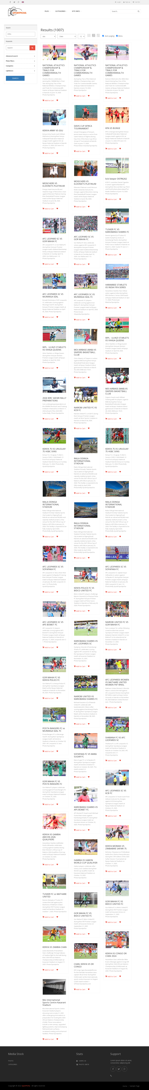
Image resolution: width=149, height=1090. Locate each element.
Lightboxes (9, 71)
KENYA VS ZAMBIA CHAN (54, 947)
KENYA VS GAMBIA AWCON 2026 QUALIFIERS (51, 837)
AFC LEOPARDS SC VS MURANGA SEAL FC (84, 295)
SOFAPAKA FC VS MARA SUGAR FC (85, 755)
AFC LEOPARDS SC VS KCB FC (115, 792)
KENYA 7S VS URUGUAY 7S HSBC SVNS (54, 450)
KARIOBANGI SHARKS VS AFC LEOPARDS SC (86, 642)
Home (125, 1086)
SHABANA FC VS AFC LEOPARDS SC (115, 738)
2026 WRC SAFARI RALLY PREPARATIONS (54, 399)
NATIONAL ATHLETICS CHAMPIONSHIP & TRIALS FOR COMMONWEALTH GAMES (53, 70)
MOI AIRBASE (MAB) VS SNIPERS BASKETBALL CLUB (85, 352)
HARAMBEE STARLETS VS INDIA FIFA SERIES (116, 286)
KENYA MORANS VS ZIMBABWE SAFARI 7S (116, 847)
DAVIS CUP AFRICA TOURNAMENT (83, 127)
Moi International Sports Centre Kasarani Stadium (54, 1002)
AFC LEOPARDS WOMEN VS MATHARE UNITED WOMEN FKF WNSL (117, 682)
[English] (22, 2)
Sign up (127, 2)
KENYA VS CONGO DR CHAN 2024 (116, 954)
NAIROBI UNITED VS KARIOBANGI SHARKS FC (86, 697)
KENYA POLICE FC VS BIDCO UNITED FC (84, 589)
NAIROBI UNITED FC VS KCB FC (85, 409)
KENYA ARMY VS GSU (52, 130)
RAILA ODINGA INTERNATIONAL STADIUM (82, 461)
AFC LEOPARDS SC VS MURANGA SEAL (52, 295)
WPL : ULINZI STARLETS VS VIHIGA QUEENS (117, 339)
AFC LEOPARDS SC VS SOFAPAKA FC (52, 568)
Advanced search (12, 56)
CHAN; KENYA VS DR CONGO (84, 965)
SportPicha (26, 1086)
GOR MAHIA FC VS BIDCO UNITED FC (114, 902)
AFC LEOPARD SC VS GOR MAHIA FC (84, 238)
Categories (60, 11)
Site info (76, 11)
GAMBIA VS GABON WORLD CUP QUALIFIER (85, 861)
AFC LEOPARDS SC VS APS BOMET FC (52, 623)
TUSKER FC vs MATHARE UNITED (54, 895)
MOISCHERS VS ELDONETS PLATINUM (85, 182)
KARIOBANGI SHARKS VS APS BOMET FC (86, 808)
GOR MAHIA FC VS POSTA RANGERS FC (52, 782)
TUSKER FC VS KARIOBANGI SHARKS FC (117, 230)
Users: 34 (82, 1061)
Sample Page (135, 1086)
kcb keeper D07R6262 (116, 178)
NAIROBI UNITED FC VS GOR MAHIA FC (116, 623)
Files (47, 11)
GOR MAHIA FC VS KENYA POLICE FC (51, 678)
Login (119, 2)
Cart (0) (137, 2)
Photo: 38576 (83, 1064)
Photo (10, 1061)
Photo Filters (10, 61)
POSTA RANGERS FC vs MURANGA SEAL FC (53, 729)
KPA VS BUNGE (112, 128)
